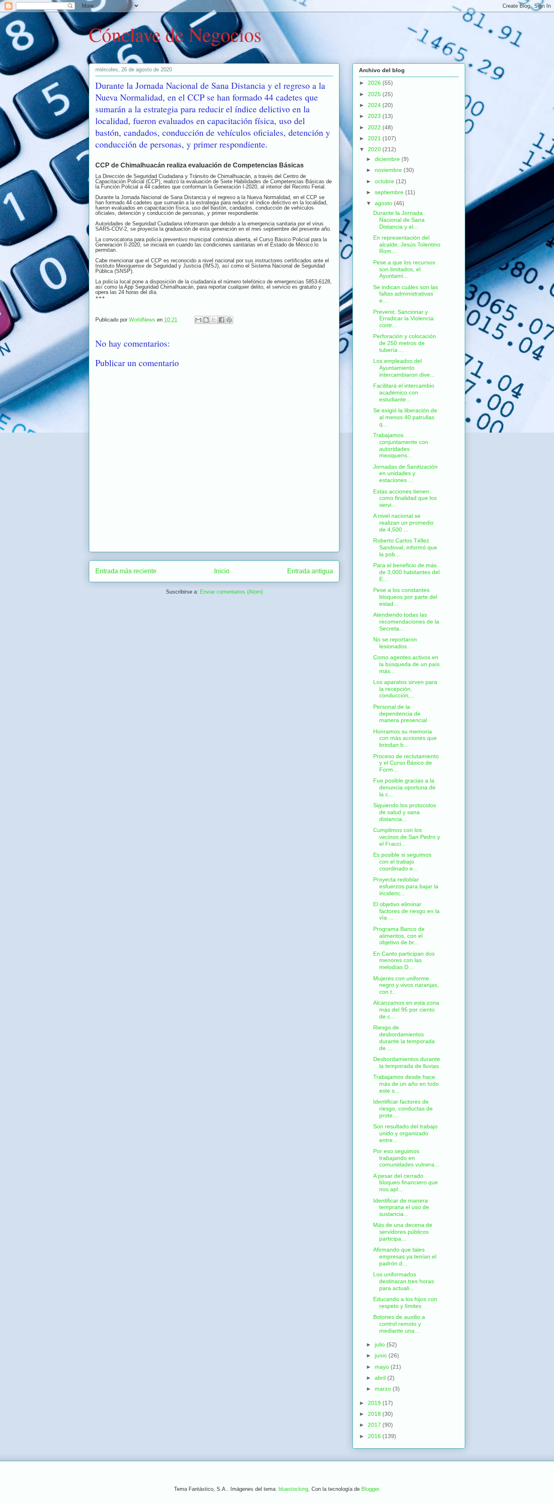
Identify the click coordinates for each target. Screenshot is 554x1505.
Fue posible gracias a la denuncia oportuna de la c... (404, 787)
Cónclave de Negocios (175, 34)
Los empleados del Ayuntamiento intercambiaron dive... (404, 368)
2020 (375, 149)
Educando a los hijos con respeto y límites (405, 1302)
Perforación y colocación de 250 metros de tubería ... (404, 343)
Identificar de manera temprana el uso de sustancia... (401, 1207)
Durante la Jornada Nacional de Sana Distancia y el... (399, 220)
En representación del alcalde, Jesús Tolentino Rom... (406, 244)
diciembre (388, 159)
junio (382, 1355)
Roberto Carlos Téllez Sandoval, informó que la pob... (405, 547)
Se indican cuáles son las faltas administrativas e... (405, 294)
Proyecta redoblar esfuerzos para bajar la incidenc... (405, 886)
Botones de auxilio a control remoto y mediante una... (399, 1324)
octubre (385, 181)
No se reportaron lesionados (395, 643)
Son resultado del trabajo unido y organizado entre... (405, 1133)
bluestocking (293, 1489)
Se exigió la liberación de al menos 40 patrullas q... (405, 417)
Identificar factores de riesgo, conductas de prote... (403, 1108)
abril (381, 1377)
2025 (375, 94)
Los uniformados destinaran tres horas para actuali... (403, 1281)
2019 (375, 1403)
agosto (384, 203)
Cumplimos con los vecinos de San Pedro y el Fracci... (406, 837)
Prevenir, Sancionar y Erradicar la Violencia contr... (403, 319)
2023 (375, 116)
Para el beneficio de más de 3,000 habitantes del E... (406, 572)
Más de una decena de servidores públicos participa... (402, 1232)
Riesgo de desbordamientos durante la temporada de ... (404, 1037)
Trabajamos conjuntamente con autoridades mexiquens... (400, 445)
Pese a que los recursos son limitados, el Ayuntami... (404, 269)
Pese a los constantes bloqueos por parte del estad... (405, 597)
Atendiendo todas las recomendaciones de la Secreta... (406, 621)
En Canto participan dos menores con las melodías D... (404, 960)
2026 (375, 82)
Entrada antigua (310, 571)
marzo (384, 1388)
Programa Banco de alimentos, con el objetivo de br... (399, 936)
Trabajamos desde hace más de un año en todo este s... (406, 1084)
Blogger (370, 1489)
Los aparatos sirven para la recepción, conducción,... (405, 689)
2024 (375, 105)
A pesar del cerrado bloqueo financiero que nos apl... (405, 1183)
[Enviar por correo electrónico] (198, 320)
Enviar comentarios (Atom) (231, 592)
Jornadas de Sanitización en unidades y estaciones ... (405, 473)
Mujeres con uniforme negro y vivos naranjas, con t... (406, 985)
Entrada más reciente (126, 571)
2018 (375, 1414)
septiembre (390, 192)
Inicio (222, 571)
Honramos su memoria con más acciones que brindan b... (405, 738)
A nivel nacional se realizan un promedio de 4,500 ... (403, 522)
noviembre (389, 170)
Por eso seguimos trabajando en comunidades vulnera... (406, 1158)
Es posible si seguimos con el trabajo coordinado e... (402, 861)
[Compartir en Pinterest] (229, 320)
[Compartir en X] (214, 320)
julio (381, 1344)
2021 (375, 138)
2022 (375, 127)
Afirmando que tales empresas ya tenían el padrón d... (404, 1256)
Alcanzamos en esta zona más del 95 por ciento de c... (406, 1009)
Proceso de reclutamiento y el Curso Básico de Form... (406, 763)
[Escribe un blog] (206, 320)
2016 (375, 1436)
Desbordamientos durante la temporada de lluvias (406, 1062)
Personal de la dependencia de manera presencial (400, 713)
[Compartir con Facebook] (221, 320)
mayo (383, 1367)
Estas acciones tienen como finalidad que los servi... (405, 498)
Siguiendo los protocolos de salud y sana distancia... (404, 812)
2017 (375, 1424)
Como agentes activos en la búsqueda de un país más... (406, 664)
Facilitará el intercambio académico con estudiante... (403, 392)
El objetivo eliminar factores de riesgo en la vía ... (406, 911)
